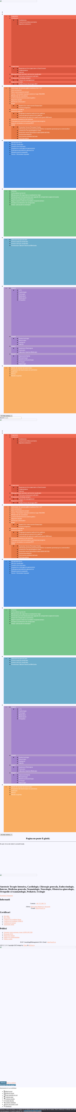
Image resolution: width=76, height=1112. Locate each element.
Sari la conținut (11, 1083)
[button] (8, 1085)
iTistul (25, 945)
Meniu (3, 1083)
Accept (26, 1111)
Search (2, 418)
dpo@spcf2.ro (51, 942)
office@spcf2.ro (40, 908)
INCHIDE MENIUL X (6, 416)
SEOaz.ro (32, 945)
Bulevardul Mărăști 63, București (40, 906)
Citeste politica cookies (35, 1111)
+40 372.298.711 (41, 903)
